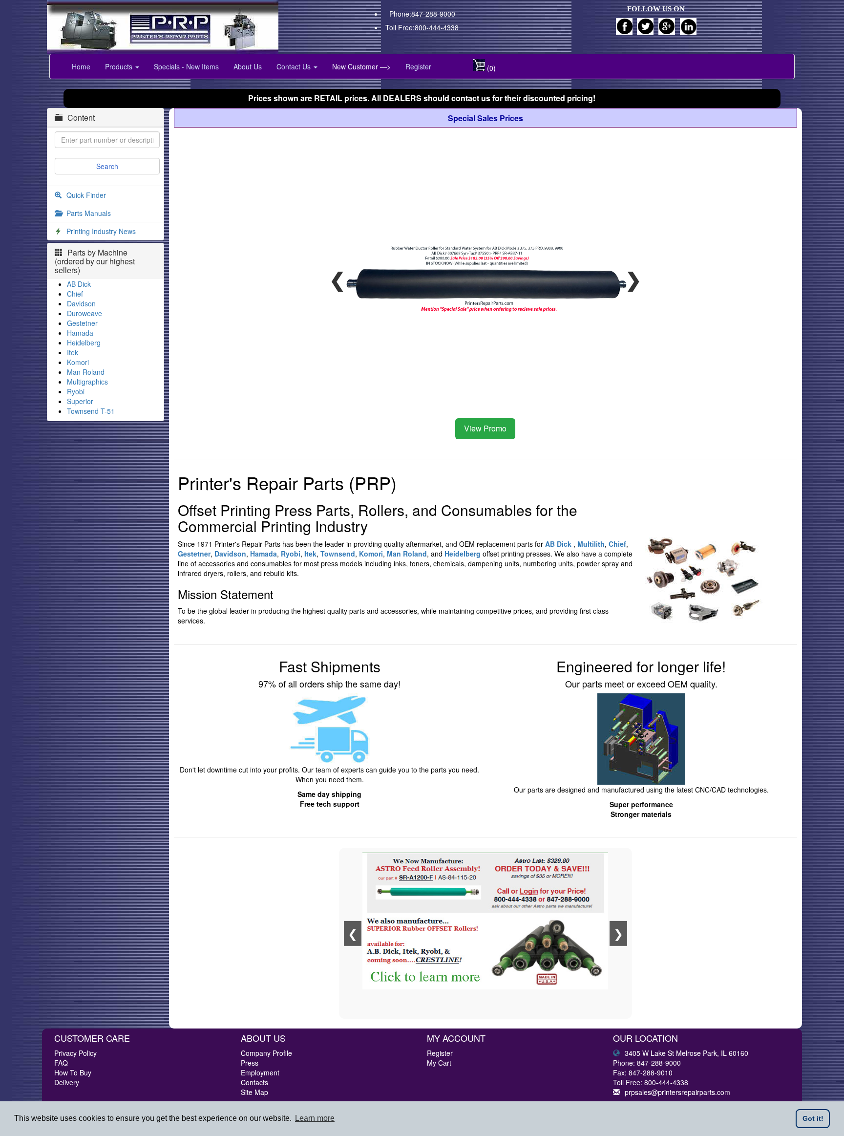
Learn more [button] (315, 1118)
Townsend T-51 (91, 411)
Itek (72, 352)
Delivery (66, 1082)
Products (119, 66)
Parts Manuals (88, 213)
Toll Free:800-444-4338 (422, 27)
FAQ (61, 1063)
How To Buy (72, 1072)
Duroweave (84, 313)
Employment (260, 1072)
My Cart (439, 1063)
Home (81, 66)
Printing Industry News (101, 231)
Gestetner (82, 323)
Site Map (254, 1092)
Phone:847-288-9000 (422, 14)
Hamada (80, 333)
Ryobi (75, 391)
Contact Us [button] (294, 66)
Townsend (337, 553)
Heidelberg (84, 342)
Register (418, 66)
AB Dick (79, 284)
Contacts (254, 1082)
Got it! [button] (812, 1118)
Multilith (591, 544)
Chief (75, 294)
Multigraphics (87, 381)
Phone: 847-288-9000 (647, 1063)
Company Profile (266, 1053)
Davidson (81, 303)
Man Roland (86, 372)
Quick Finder (86, 195)
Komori (78, 362)
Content (81, 117)
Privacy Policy (75, 1053)
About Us (247, 66)
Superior (80, 401)
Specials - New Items (186, 66)
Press (249, 1063)
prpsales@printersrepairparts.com (677, 1092)
